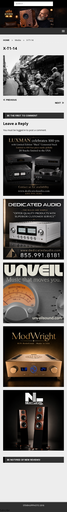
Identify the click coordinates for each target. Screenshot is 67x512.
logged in (21, 130)
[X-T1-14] (33, 93)
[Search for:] (33, 3)
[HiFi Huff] (33, 26)
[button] (62, 31)
